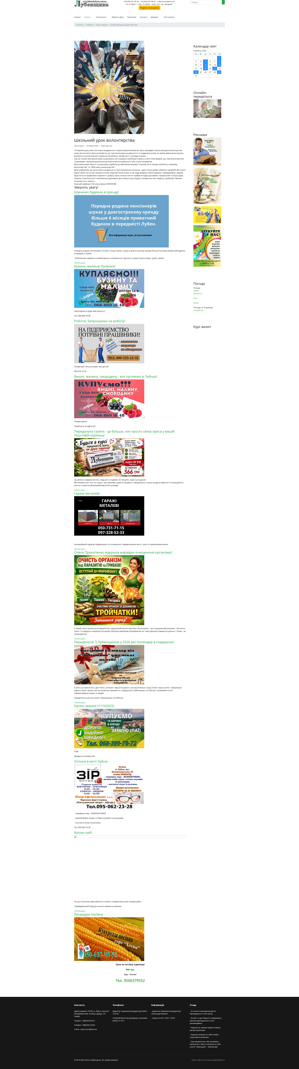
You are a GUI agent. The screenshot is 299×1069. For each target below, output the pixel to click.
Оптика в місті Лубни (91, 761)
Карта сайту (196, 1060)
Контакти (143, 17)
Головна (77, 17)
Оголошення (101, 17)
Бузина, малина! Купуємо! (95, 266)
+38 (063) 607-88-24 (148, 1)
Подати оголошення (149, 8)
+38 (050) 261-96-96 (131, 1)
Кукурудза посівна (88, 914)
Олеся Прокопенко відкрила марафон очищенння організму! (123, 552)
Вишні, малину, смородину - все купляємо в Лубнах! (115, 376)
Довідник (154, 17)
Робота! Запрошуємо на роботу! (99, 321)
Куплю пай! (83, 832)
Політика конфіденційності (214, 1060)
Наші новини (79, 146)
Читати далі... (80, 263)
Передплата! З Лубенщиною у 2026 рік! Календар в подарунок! (124, 642)
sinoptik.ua (198, 310)
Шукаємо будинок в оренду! (96, 192)
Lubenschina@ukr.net (165, 1)
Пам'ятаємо (131, 17)
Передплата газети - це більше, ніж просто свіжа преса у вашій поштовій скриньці (124, 433)
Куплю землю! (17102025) (94, 706)
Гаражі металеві (87, 493)
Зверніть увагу (118, 17)
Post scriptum (169, 17)
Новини (87, 17)
